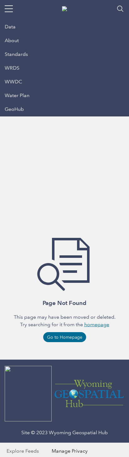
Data (10, 27)
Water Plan (17, 95)
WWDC (13, 82)
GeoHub (14, 109)
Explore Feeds (23, 451)
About (12, 40)
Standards (16, 54)
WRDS (12, 68)
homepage (96, 324)
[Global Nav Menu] (8, 8)
